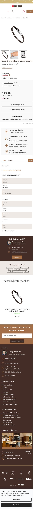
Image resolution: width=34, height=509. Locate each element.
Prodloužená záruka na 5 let (18, 137)
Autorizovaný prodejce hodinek (12, 417)
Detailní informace (7, 68)
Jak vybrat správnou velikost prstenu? (18, 272)
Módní (4, 227)
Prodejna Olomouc (15, 150)
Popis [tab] (4, 160)
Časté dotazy (7, 420)
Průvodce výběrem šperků (10, 415)
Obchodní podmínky (9, 402)
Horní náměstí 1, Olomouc (12, 455)
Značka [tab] (10, 160)
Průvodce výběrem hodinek (11, 413)
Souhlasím (16, 505)
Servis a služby (7, 422)
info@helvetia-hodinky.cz (19, 252)
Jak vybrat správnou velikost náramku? (17, 268)
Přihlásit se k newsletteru (17, 341)
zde (22, 495)
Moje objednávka (8, 385)
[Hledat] (12, 11)
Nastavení (16, 499)
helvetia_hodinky (10, 375)
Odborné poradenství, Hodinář (13, 458)
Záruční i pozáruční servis (18, 144)
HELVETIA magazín (9, 425)
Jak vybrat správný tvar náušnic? (17, 270)
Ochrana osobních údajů (10, 404)
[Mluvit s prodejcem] (17, 105)
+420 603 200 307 (17, 247)
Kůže (3, 204)
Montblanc (5, 199)
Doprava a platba (8, 390)
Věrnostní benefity (8, 397)
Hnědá (4, 216)
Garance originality (16, 130)
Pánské (4, 210)
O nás (5, 387)
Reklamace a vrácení (9, 399)
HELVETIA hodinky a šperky (13, 372)
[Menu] (30, 11)
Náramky (4, 182)
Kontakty (5, 392)
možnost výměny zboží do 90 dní (12, 170)
